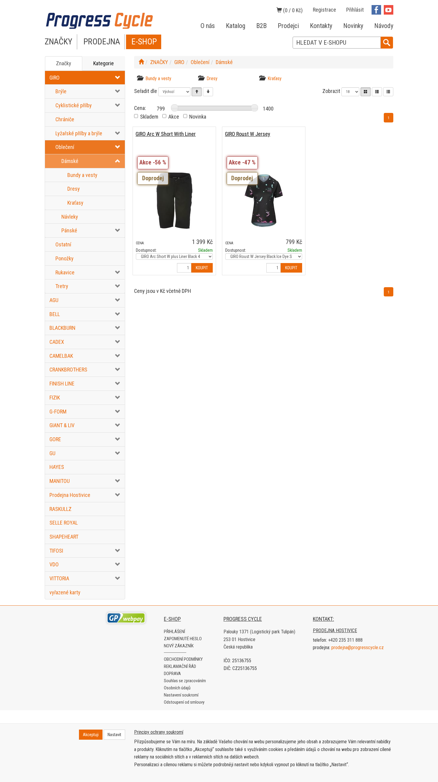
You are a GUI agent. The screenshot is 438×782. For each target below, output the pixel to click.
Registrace (324, 10)
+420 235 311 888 (345, 640)
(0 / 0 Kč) (292, 10)
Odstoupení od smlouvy (184, 702)
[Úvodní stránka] (141, 62)
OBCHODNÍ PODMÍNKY (183, 659)
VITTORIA (59, 578)
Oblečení (64, 147)
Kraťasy (75, 203)
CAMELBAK (61, 356)
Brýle (60, 91)
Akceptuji (91, 734)
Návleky (69, 217)
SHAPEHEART (63, 537)
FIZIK (54, 397)
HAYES (56, 467)
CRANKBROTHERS (68, 369)
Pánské (69, 230)
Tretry (61, 286)
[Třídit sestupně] (208, 91)
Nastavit (114, 734)
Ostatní (63, 244)
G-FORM (57, 411)
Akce (173, 117)
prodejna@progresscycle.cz (357, 647)
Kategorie (103, 63)
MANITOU (59, 481)
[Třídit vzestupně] (197, 91)
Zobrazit (331, 91)
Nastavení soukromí (181, 695)
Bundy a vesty (82, 175)
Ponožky (64, 258)
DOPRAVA (172, 673)
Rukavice (64, 272)
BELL (54, 314)
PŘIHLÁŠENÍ (174, 631)
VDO (54, 564)
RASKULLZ (60, 509)
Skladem (149, 117)
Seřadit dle (145, 91)
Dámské (69, 161)
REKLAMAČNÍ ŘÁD (180, 666)
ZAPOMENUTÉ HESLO (183, 638)
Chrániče (64, 119)
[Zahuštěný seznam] (388, 91)
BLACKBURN (62, 328)
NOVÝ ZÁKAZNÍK (179, 646)
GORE (55, 439)
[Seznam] (377, 91)
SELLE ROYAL (63, 523)
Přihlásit (355, 10)
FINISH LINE (61, 383)
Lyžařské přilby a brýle (78, 133)
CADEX (56, 342)
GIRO (54, 77)
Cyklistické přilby (73, 105)
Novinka (197, 117)
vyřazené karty (64, 592)
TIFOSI (56, 551)
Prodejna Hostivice (69, 495)
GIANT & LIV (61, 425)
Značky (63, 63)
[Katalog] (366, 91)
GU (52, 453)
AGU (53, 300)
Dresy (73, 189)
